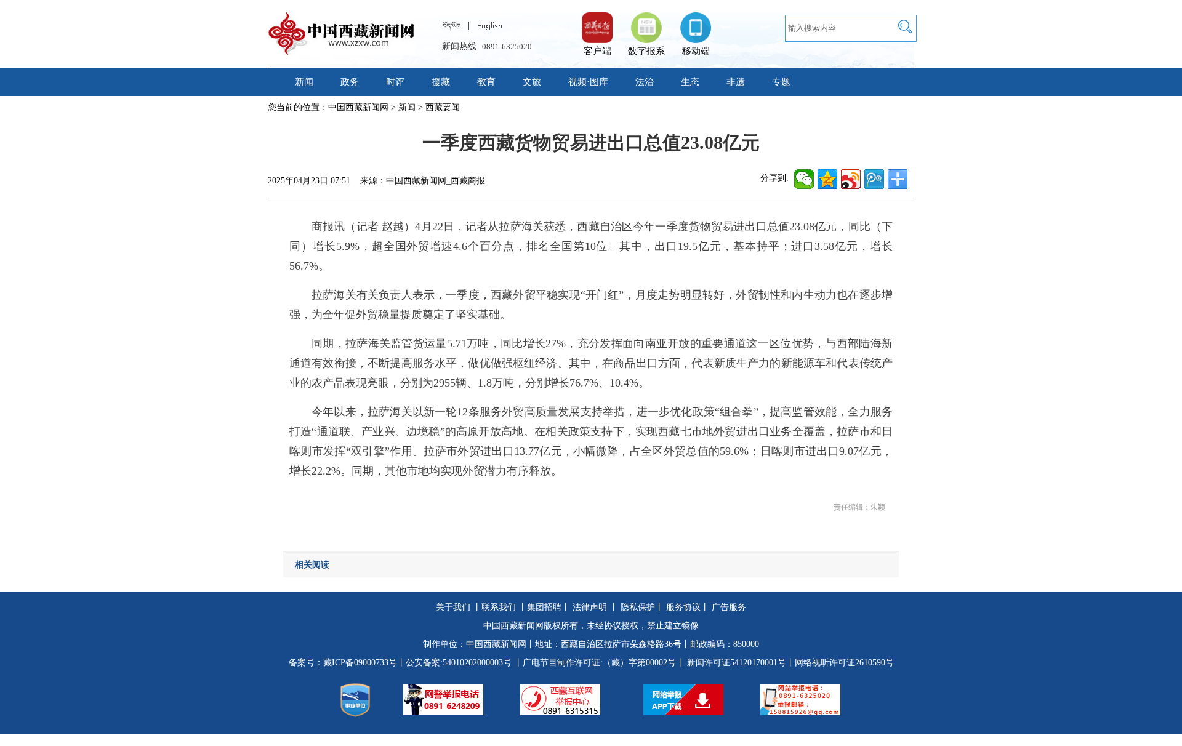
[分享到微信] (804, 179)
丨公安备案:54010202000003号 (454, 662)
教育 (486, 82)
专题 (781, 82)
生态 (690, 82)
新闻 (304, 82)
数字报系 (646, 51)
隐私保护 (638, 607)
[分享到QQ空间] (827, 179)
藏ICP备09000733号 (360, 662)
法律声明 (590, 607)
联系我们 (498, 607)
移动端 (696, 51)
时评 (395, 82)
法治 (644, 82)
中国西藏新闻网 (358, 107)
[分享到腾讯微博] (874, 179)
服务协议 (683, 607)
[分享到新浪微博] (851, 179)
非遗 (735, 82)
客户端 (597, 21)
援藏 (441, 82)
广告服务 (729, 607)
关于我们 (453, 607)
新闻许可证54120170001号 (736, 662)
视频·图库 (588, 82)
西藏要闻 (442, 107)
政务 (349, 82)
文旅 (532, 82)
